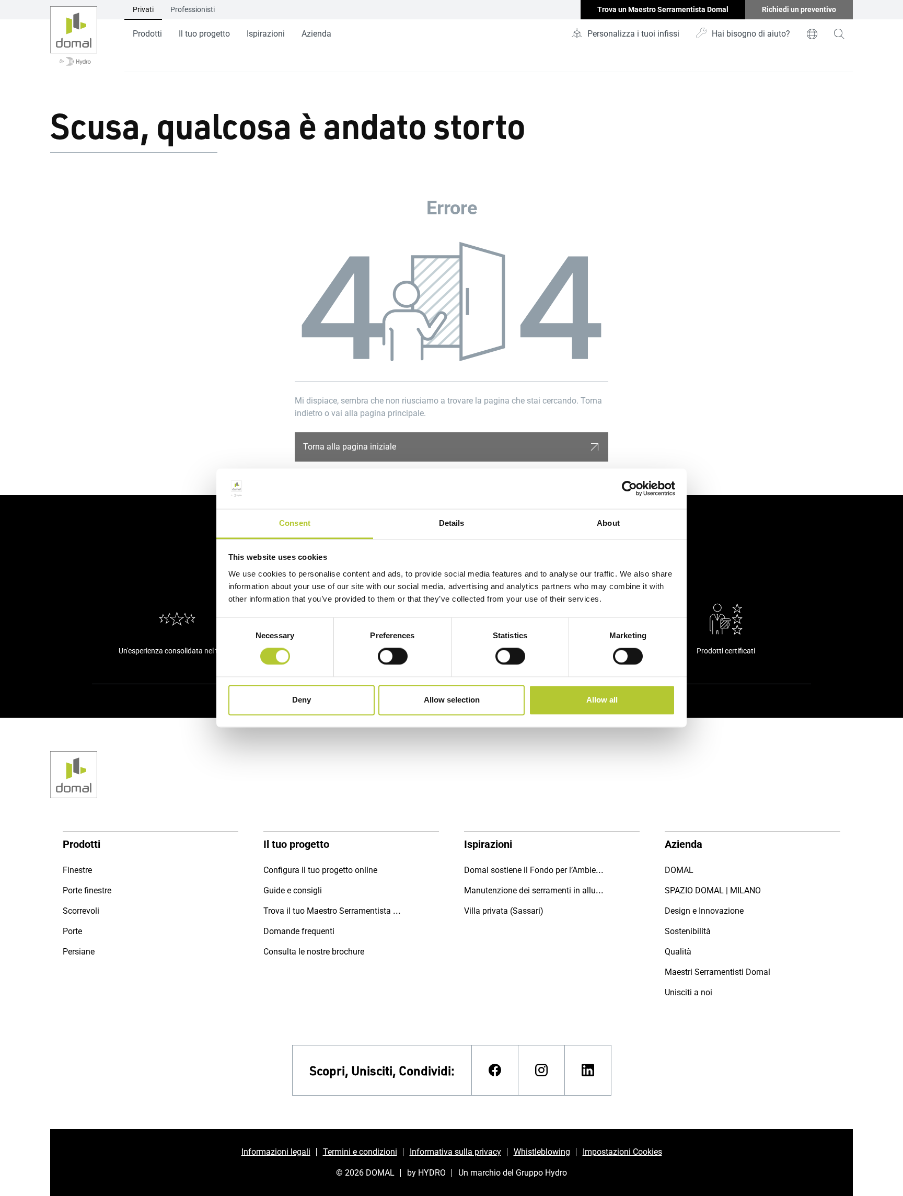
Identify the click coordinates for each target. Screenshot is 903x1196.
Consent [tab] (294, 523)
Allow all (602, 699)
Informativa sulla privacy (455, 1152)
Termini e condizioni (360, 1152)
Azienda (316, 34)
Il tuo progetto (204, 34)
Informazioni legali (275, 1152)
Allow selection (452, 699)
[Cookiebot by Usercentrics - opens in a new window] (629, 489)
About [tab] (608, 523)
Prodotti (147, 34)
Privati (143, 9)
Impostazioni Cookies (622, 1152)
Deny (301, 699)
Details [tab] (452, 523)
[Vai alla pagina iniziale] (73, 36)
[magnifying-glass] (839, 34)
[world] (812, 34)
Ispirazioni (266, 34)
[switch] (393, 656)
